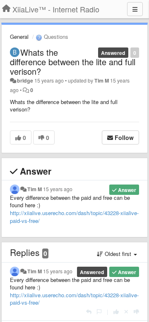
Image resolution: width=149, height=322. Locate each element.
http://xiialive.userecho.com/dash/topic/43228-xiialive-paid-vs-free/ (74, 217)
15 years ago (57, 189)
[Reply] (88, 311)
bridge (25, 80)
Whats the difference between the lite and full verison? (72, 61)
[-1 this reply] (136, 311)
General (19, 36)
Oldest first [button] (118, 254)
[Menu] (135, 9)
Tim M (101, 80)
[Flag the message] (99, 311)
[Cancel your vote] (126, 311)
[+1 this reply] (116, 311)
